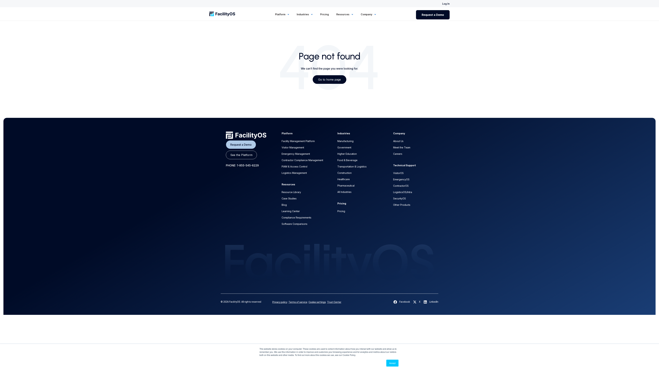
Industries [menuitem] (303, 14)
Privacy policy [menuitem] (279, 302)
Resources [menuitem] (343, 14)
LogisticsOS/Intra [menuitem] (402, 192)
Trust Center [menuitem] (334, 302)
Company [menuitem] (367, 14)
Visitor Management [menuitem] (293, 147)
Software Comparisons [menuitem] (294, 223)
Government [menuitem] (344, 147)
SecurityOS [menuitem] (399, 198)
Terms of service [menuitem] (297, 302)
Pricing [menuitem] (324, 14)
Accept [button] (392, 363)
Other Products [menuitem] (401, 204)
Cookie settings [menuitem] (317, 302)
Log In (446, 3)
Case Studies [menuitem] (289, 198)
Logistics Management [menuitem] (294, 172)
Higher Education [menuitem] (347, 153)
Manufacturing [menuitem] (345, 141)
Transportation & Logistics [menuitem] (352, 166)
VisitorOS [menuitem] (398, 173)
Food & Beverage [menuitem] (347, 160)
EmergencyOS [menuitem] (401, 179)
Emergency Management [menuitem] (296, 153)
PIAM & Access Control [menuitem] (294, 166)
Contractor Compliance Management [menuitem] (302, 160)
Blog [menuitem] (284, 204)
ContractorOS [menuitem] (401, 185)
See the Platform (241, 155)
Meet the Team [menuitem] (401, 147)
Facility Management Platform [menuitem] (298, 141)
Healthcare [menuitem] (343, 179)
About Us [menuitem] (398, 141)
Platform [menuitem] (280, 14)
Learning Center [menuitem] (291, 211)
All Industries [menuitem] (344, 191)
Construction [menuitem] (344, 172)
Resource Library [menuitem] (291, 192)
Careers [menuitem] (397, 153)
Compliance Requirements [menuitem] (296, 217)
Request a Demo (433, 14)
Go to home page (329, 79)
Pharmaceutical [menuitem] (346, 185)
